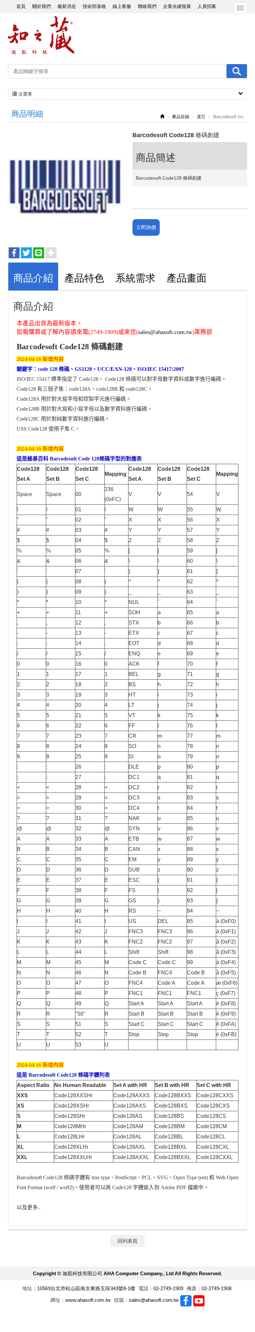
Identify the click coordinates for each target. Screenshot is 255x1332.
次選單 (24, 94)
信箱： (121, 1300)
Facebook (186, 1300)
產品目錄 (180, 116)
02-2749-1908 (216, 1288)
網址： (57, 1300)
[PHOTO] (65, 186)
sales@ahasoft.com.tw (165, 332)
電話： (145, 1288)
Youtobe (199, 1300)
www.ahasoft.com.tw (88, 1300)
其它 (201, 116)
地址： (29, 1288)
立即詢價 (146, 227)
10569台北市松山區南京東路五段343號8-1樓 (86, 1288)
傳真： (194, 1288)
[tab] (33, 276)
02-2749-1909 (168, 1288)
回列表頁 (127, 1241)
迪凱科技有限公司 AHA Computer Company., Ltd (41, 35)
